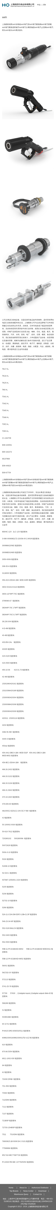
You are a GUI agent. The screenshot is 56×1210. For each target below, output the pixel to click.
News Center (28, 1191)
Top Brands (13, 1191)
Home (11, 1188)
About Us (23, 1188)
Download (42, 1191)
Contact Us (37, 1194)
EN (44, 5)
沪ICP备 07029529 (28, 1204)
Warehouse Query (21, 1194)
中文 (39, 5)
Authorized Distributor (40, 1188)
